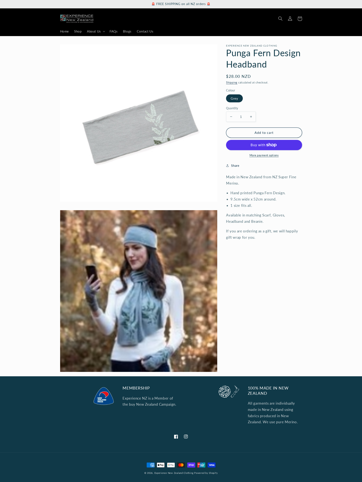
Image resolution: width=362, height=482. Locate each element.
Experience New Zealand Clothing (174, 473)
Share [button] (235, 165)
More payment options (264, 155)
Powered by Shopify (206, 473)
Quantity (232, 108)
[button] (95, 31)
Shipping (231, 82)
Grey (234, 98)
